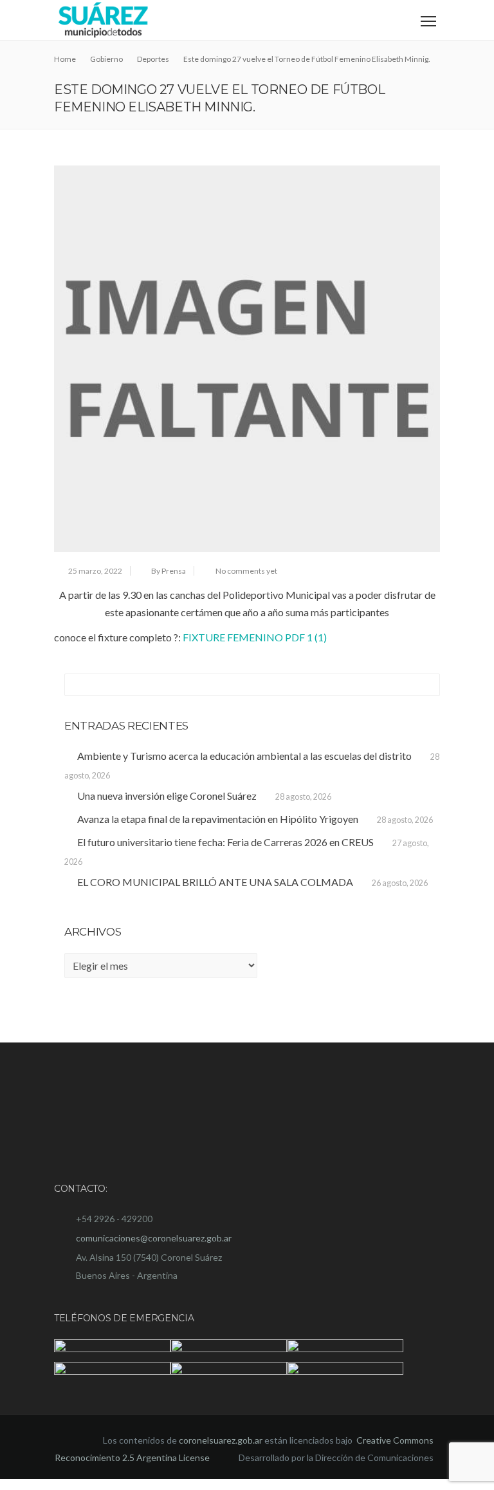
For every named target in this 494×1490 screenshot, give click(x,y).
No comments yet (246, 571)
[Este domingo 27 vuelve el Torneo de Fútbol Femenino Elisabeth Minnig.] (247, 358)
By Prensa (168, 571)
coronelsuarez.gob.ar (220, 1450)
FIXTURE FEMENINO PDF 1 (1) (255, 637)
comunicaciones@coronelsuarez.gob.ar (154, 1237)
